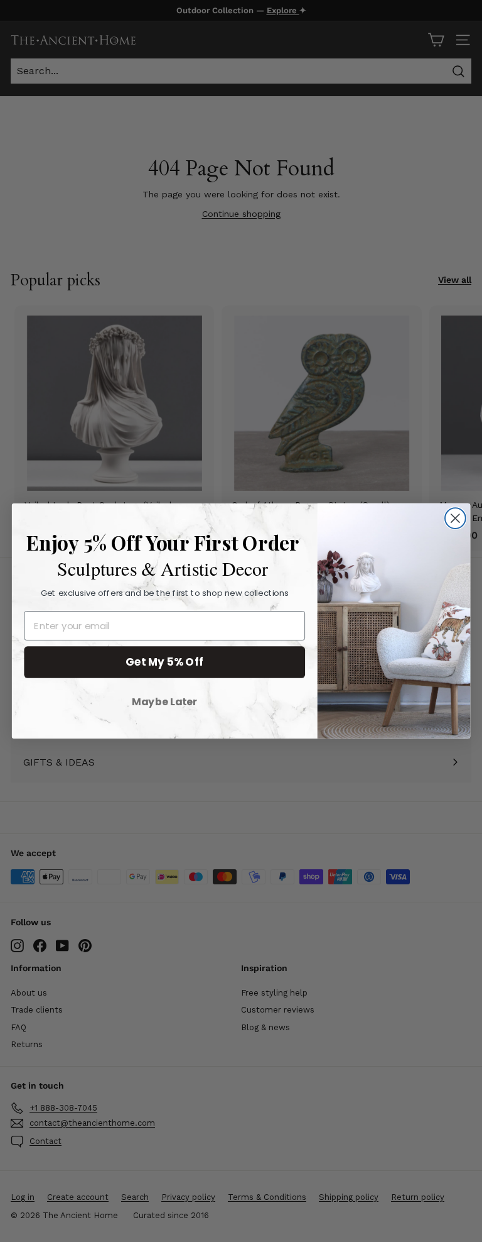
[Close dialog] (455, 518)
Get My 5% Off (165, 661)
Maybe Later (164, 701)
